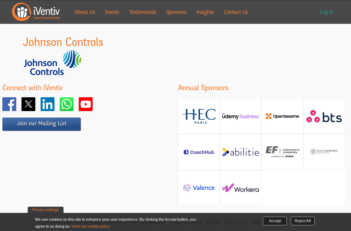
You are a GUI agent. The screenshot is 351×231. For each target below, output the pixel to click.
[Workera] (240, 190)
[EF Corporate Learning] (282, 157)
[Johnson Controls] (52, 73)
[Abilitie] (240, 154)
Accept (275, 221)
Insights (205, 12)
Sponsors (176, 12)
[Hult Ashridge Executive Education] (324, 157)
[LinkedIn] (54, 104)
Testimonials (142, 12)
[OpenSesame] (282, 118)
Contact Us (236, 12)
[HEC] (199, 123)
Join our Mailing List (41, 124)
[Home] (36, 12)
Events (112, 12)
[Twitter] (35, 104)
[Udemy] (240, 118)
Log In (326, 12)
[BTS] (324, 120)
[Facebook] (16, 104)
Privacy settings (45, 210)
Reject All (303, 221)
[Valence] (199, 191)
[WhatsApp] (73, 104)
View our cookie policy (90, 226)
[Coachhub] (199, 155)
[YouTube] (92, 104)
